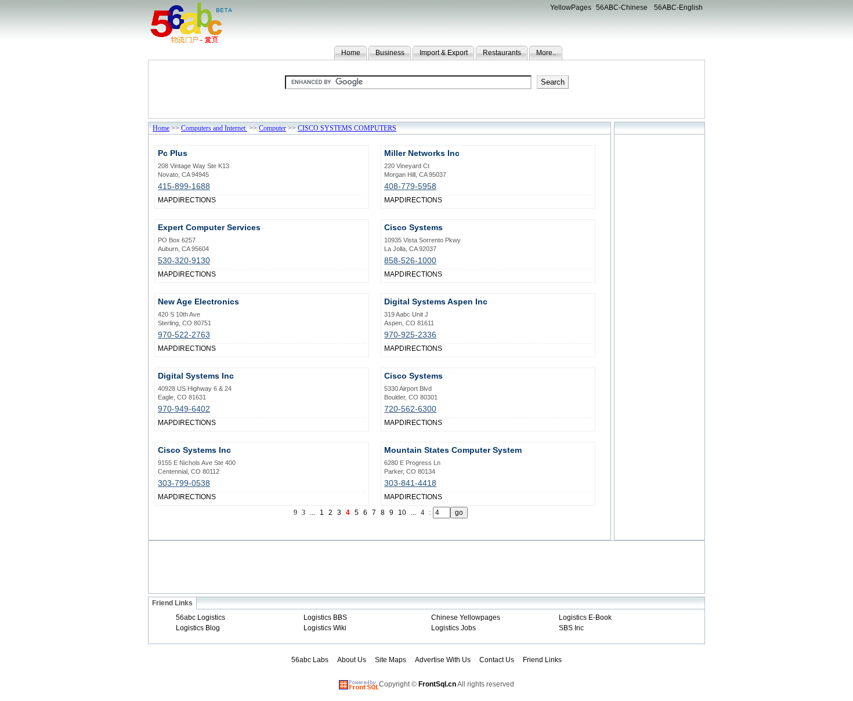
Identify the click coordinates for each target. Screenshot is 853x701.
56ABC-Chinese (622, 7)
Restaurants (502, 53)
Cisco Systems (413, 227)
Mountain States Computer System (453, 450)
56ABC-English (678, 7)
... (413, 513)
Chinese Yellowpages (465, 617)
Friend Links (542, 660)
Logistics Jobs (453, 628)
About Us (351, 660)
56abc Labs (309, 660)
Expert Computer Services (209, 227)
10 (402, 513)
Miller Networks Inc (422, 153)
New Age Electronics (198, 301)
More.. (546, 53)
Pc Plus (172, 153)
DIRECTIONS (194, 200)
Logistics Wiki (324, 628)
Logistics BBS (325, 617)
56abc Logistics (200, 617)
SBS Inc (571, 628)
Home (350, 53)
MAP (165, 200)
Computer (272, 128)
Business (389, 53)
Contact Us (496, 660)
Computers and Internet (214, 128)
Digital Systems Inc (196, 375)
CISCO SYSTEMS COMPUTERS (347, 128)
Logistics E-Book (585, 617)
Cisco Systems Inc (194, 450)
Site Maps (390, 660)
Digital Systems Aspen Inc (435, 301)
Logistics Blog (198, 628)
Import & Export (444, 53)
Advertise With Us (443, 660)
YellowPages (570, 7)
